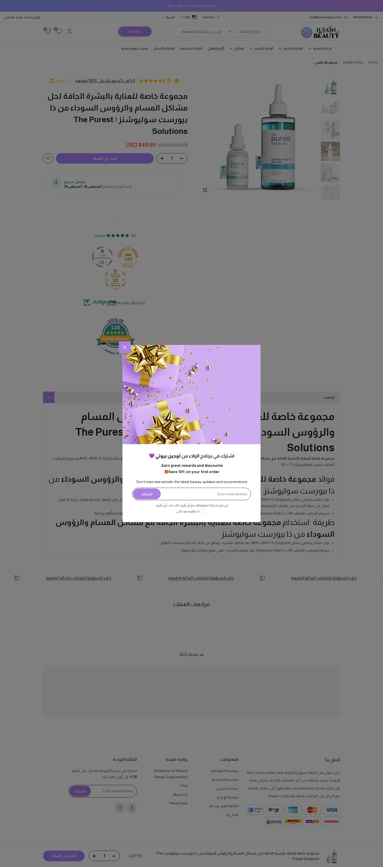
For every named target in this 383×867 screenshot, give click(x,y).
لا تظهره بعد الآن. (187, 511)
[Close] (125, 347)
